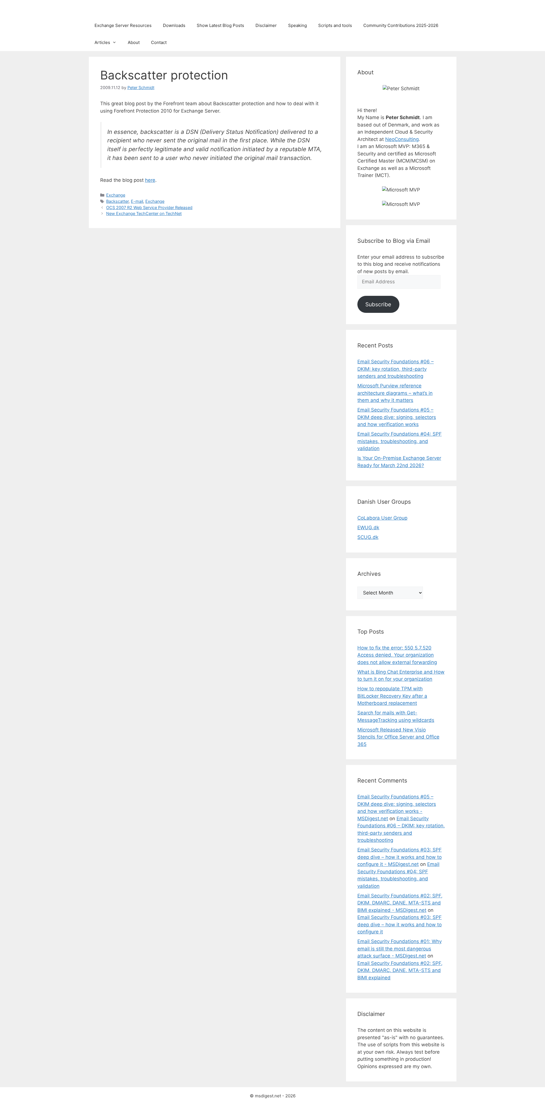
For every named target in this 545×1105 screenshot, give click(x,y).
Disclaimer (266, 25)
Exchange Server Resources (123, 25)
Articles (102, 42)
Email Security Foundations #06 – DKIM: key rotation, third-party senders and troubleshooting (395, 369)
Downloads (174, 25)
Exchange (115, 195)
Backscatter (117, 201)
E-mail (137, 201)
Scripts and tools (335, 25)
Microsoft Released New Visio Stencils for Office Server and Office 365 (398, 737)
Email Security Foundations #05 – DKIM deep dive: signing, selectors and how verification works (396, 417)
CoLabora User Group (382, 518)
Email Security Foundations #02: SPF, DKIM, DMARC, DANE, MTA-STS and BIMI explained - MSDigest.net (400, 903)
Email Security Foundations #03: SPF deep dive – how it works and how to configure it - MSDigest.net (399, 857)
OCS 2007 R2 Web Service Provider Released (149, 207)
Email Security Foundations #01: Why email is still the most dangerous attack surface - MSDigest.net (399, 949)
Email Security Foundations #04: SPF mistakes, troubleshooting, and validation (399, 441)
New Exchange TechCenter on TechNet (144, 213)
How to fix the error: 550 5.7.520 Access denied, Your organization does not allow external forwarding (397, 655)
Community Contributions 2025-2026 (400, 25)
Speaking (297, 25)
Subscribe (378, 304)
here (150, 180)
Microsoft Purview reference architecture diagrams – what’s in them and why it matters (395, 393)
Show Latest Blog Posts (220, 25)
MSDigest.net (112, 8)
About (134, 42)
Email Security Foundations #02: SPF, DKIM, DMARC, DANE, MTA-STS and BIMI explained (400, 970)
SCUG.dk (367, 537)
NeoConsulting (402, 139)
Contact (159, 42)
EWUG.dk (368, 527)
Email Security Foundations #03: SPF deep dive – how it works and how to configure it (399, 924)
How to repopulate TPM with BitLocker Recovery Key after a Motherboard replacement (392, 696)
